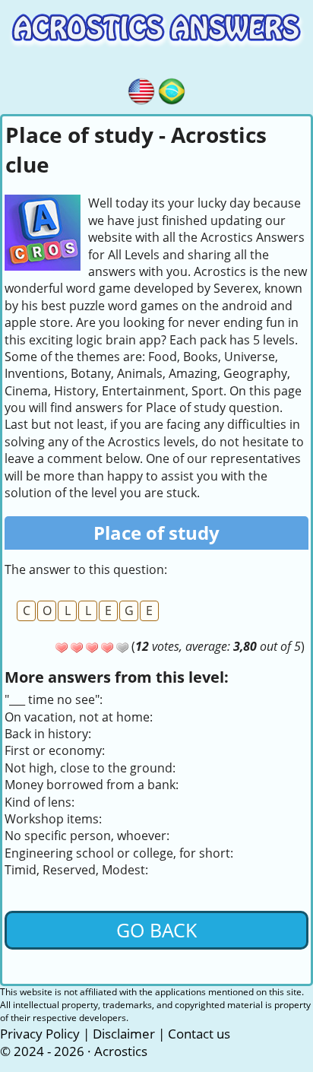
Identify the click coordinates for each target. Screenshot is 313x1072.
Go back (156, 930)
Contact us (199, 1033)
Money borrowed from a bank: (92, 784)
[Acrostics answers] (141, 89)
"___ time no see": (54, 699)
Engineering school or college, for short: (119, 853)
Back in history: (48, 733)
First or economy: (55, 750)
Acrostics (120, 1051)
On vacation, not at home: (79, 717)
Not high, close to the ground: (90, 768)
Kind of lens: (39, 802)
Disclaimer (124, 1033)
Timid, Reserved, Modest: (76, 869)
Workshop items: (53, 818)
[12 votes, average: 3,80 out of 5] (61, 648)
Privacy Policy (40, 1033)
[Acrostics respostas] (171, 89)
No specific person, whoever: (87, 835)
